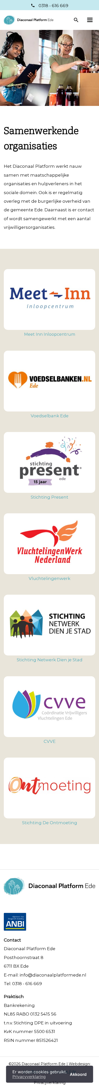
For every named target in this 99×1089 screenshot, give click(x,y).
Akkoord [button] (78, 1074)
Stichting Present (49, 497)
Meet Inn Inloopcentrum (49, 334)
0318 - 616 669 (53, 5)
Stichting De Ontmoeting (49, 822)
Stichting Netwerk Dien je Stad (49, 659)
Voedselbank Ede (50, 415)
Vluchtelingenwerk (49, 578)
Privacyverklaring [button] (29, 1076)
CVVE (50, 741)
